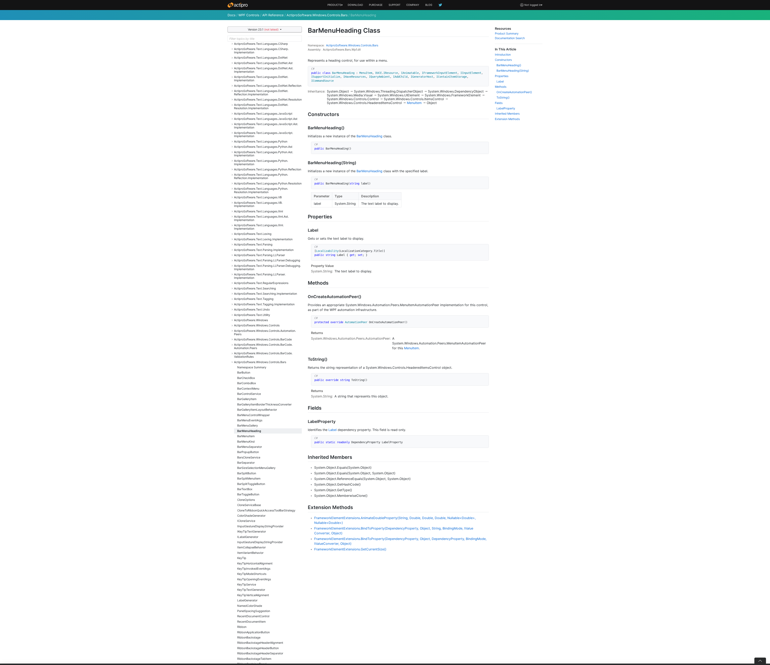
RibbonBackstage (248, 637)
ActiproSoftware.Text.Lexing (253, 233)
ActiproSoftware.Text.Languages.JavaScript (263, 113)
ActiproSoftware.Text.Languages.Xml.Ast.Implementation (261, 218)
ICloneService (246, 520)
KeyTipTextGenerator (251, 589)
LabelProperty (505, 108)
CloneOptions (246, 499)
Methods (500, 86)
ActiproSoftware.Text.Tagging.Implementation (264, 304)
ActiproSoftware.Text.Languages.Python (260, 141)
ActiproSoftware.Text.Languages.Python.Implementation (261, 162)
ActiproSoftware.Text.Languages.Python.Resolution (268, 183)
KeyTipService (246, 584)
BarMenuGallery (247, 425)
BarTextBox (244, 489)
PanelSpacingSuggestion (253, 611)
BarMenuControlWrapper (253, 415)
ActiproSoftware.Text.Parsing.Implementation (264, 250)
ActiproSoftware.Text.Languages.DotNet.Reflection (267, 85)
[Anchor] (342, 113)
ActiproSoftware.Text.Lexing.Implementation (263, 239)
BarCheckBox (246, 378)
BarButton (243, 372)
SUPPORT (394, 4)
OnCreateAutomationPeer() (514, 92)
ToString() (503, 97)
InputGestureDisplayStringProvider (260, 542)
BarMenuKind (246, 441)
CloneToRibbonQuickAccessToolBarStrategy (266, 510)
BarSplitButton (246, 473)
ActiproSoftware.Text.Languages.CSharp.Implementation (261, 50)
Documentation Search (510, 38)
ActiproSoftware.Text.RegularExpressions (261, 283)
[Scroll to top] (760, 661)
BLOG (428, 4)
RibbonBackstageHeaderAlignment (260, 642)
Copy (483, 69)
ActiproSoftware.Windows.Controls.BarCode (263, 339)
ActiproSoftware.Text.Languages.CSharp (261, 43)
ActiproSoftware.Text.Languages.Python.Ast (263, 146)
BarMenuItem (246, 436)
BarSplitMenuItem (248, 478)
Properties (501, 76)
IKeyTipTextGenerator (251, 531)
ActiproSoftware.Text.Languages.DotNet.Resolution (268, 99)
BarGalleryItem (246, 399)
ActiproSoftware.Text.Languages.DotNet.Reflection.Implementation (261, 92)
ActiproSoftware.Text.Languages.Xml (258, 211)
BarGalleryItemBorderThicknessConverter (264, 404)
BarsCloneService (248, 457)
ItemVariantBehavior (250, 552)
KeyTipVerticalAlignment (253, 595)
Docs (231, 15)
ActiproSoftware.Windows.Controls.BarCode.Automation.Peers (263, 346)
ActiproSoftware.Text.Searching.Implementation (265, 293)
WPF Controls (248, 15)
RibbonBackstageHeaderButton (258, 648)
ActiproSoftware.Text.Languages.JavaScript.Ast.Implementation (266, 125)
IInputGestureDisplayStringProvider (260, 526)
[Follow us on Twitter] (440, 5)
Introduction (503, 54)
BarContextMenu (248, 388)
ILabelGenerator (247, 537)
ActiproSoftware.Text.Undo (252, 309)
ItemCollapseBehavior (251, 547)
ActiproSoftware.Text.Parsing (253, 244)
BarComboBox (246, 383)
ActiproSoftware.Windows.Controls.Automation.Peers (265, 332)
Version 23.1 (263, 29)
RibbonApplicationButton (253, 632)
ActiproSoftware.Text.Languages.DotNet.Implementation (261, 78)
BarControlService (249, 393)
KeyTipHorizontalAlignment (255, 563)
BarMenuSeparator (249, 446)
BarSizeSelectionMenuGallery (256, 467)
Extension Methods (507, 119)
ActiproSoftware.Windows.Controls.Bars (317, 15)
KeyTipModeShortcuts (251, 573)
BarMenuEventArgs (249, 420)
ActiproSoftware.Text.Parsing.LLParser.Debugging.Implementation (267, 267)
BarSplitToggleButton (251, 484)
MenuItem (414, 103)
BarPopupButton (248, 452)
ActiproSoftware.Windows (251, 320)
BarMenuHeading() (508, 65)
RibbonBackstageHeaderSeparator (260, 653)
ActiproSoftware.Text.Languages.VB (258, 197)
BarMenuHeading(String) (512, 70)
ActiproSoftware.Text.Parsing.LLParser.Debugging (267, 260)
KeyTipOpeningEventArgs (254, 579)
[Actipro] (238, 5)
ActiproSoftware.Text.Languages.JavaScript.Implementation (263, 134)
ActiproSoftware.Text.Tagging (254, 298)
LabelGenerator (247, 600)
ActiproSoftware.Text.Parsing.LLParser (259, 255)
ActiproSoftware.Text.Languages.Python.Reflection (267, 169)
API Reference (273, 15)
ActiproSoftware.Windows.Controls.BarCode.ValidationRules (263, 354)
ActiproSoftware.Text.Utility (252, 315)
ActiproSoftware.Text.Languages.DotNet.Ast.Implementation (263, 69)
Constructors (503, 59)
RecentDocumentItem (251, 621)
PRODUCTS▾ (335, 4)
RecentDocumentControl (253, 616)
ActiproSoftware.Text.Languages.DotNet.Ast (263, 63)
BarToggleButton (248, 494)
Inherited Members (507, 113)
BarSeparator (246, 462)
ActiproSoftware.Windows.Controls (257, 325)
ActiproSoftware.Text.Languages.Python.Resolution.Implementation (261, 190)
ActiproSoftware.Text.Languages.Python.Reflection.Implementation (261, 176)
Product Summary (507, 33)
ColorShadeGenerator (251, 515)
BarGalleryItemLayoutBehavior (257, 409)
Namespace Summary (251, 367)
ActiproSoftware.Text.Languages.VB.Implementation (258, 204)
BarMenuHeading (249, 431)
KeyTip (241, 558)
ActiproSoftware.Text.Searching (255, 288)
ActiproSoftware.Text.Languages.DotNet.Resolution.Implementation (261, 106)
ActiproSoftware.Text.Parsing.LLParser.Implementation (260, 276)
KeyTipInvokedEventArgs (253, 568)
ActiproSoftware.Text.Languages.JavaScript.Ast (265, 118)
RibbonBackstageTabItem (254, 658)
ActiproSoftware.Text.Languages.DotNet (261, 57)
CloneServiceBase (249, 505)
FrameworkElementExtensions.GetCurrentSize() (350, 549)
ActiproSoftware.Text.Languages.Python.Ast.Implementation (263, 153)
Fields (499, 103)
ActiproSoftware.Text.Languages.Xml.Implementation (259, 226)
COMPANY (412, 4)
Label (332, 430)
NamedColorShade (249, 605)
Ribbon (241, 626)
